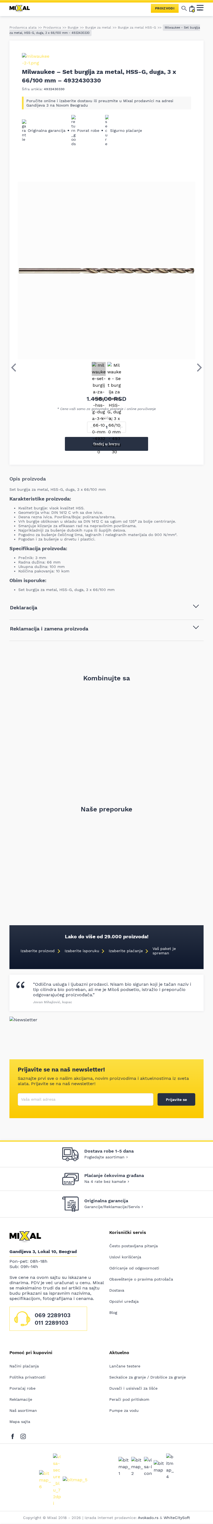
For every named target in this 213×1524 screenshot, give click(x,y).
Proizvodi (164, 8)
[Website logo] (21, 8)
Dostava (116, 1290)
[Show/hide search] (184, 8)
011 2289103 (51, 1322)
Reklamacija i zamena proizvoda (49, 629)
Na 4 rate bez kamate (105, 1181)
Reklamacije (20, 1399)
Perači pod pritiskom (129, 1399)
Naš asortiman (23, 1410)
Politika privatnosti (27, 1377)
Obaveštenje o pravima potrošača (141, 1279)
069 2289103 (52, 1315)
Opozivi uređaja (124, 1301)
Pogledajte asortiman (104, 1157)
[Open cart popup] (192, 8)
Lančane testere (124, 1366)
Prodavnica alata (23, 27)
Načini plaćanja (24, 1366)
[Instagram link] (23, 1435)
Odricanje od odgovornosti (134, 1268)
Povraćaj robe (22, 1388)
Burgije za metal (98, 27)
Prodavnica (52, 27)
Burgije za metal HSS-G (137, 27)
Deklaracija (23, 607)
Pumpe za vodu (124, 1410)
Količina (106, 418)
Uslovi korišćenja (125, 1257)
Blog (113, 1312)
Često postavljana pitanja (133, 1246)
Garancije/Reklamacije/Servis (112, 1206)
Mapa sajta (19, 1421)
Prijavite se (176, 1099)
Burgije (73, 27)
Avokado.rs (148, 1517)
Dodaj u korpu (106, 444)
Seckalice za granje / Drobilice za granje (147, 1377)
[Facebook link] (14, 1435)
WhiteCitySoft (177, 1517)
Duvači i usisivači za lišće (133, 1388)
